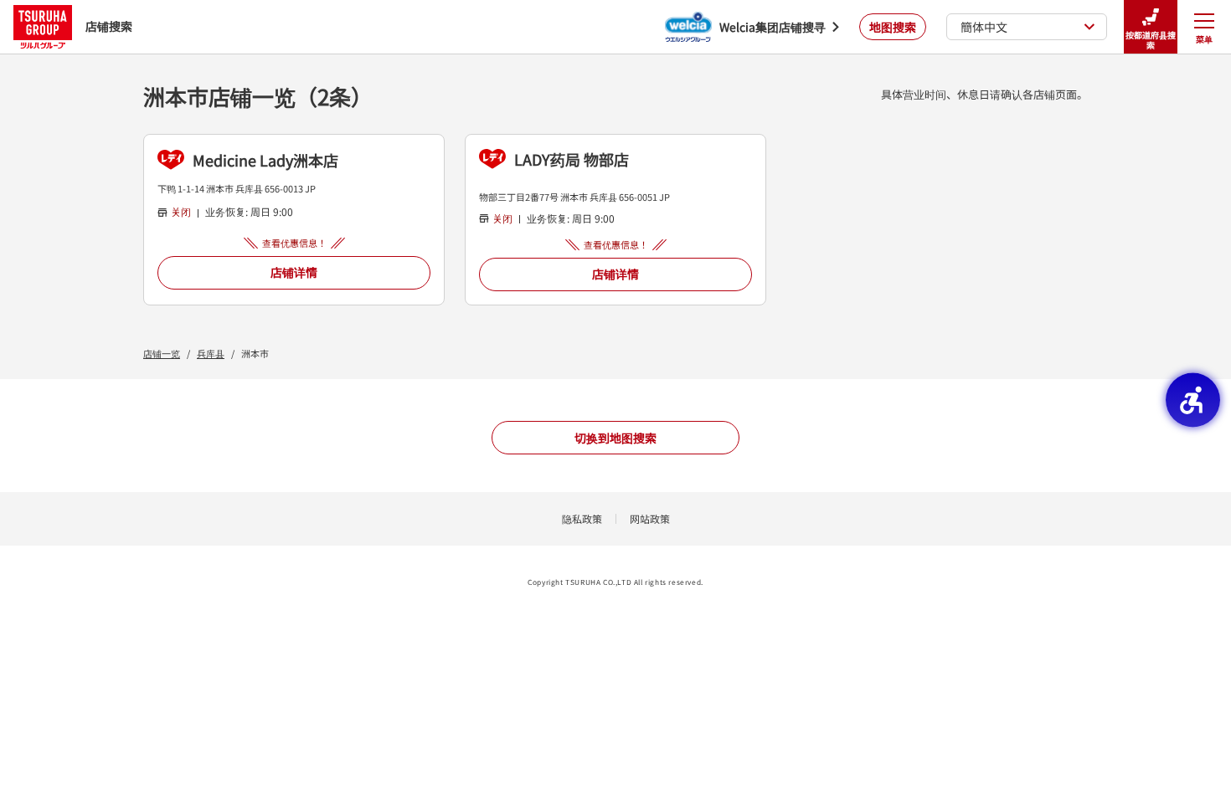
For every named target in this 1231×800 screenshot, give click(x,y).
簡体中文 (984, 26)
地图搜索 (892, 26)
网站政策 (650, 518)
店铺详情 (293, 272)
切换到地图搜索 (615, 437)
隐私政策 (582, 518)
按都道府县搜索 (1150, 39)
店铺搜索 (108, 26)
